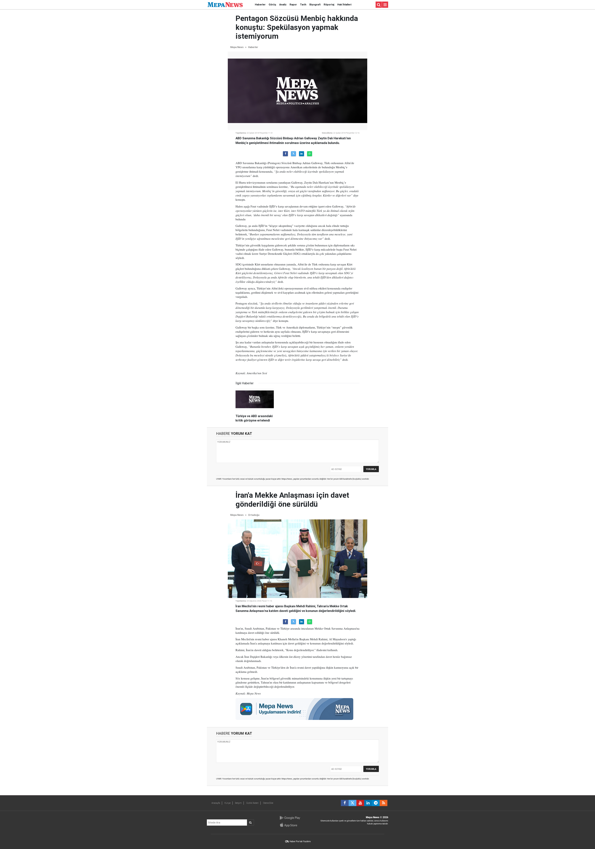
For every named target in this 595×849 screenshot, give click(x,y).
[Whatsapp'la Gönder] (309, 153)
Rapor (293, 4)
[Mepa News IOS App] (289, 825)
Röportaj (329, 4)
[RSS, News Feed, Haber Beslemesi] (383, 803)
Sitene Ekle (268, 803)
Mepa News (237, 47)
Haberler (260, 4)
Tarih (303, 4)
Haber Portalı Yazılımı (300, 841)
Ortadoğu (253, 515)
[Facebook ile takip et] (345, 803)
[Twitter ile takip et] (352, 803)
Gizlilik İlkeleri (252, 803)
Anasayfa (216, 803)
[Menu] (385, 5)
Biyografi (315, 4)
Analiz (282, 4)
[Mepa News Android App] (289, 818)
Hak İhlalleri (344, 4)
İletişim (238, 803)
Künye (228, 803)
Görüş (272, 4)
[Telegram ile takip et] (376, 803)
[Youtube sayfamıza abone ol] (360, 803)
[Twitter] (293, 153)
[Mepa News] (225, 4)
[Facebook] (285, 153)
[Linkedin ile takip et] (368, 803)
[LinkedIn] (301, 153)
